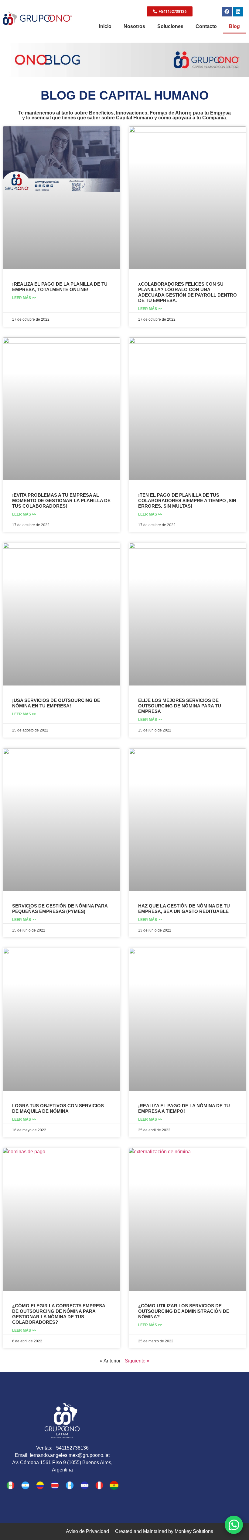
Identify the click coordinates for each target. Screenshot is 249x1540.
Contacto (206, 26)
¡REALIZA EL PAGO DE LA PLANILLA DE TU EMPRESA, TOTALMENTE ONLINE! (59, 286)
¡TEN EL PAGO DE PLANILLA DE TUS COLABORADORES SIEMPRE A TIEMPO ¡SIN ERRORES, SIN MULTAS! (187, 500)
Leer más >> (24, 298)
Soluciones (170, 26)
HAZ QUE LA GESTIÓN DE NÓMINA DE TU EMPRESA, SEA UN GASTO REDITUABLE (184, 908)
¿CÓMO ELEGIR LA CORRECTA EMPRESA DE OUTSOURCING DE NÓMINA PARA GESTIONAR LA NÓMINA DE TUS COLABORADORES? (58, 1314)
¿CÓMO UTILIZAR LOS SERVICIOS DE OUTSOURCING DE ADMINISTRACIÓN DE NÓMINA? (183, 1311)
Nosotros (134, 26)
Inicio (105, 26)
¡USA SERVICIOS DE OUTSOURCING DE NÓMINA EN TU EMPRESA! (56, 703)
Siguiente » (137, 1360)
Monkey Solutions (194, 1531)
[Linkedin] (238, 11)
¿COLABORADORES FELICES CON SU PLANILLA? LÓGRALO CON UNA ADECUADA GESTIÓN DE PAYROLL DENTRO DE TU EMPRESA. (187, 292)
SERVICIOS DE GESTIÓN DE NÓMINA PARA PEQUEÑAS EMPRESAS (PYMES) (59, 908)
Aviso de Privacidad (87, 1531)
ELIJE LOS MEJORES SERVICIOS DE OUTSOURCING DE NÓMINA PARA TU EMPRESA (179, 706)
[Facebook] (227, 11)
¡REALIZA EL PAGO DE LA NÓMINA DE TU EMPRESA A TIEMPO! (184, 1108)
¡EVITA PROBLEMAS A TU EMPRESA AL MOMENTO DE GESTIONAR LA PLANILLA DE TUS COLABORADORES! (61, 500)
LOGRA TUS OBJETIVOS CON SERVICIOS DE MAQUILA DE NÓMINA (58, 1108)
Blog (234, 26)
